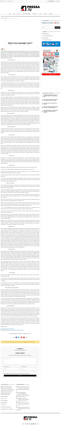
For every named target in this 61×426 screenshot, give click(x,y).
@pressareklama (49, 39)
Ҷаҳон (40, 13)
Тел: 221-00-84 (3, 398)
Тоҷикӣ (8, 1)
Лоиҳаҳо (50, 13)
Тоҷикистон (35, 13)
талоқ (30, 333)
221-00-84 (44, 35)
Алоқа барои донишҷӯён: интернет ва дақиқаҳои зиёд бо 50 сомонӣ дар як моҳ (50, 95)
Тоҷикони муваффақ (26, 13)
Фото (14, 13)
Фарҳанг (5, 18)
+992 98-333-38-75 (31, 341)
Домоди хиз (25, 333)
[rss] (53, 1)
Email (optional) (23, 366)
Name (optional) (6, 366)
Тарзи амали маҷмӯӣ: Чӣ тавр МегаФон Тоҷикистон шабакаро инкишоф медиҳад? (51, 111)
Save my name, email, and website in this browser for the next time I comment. (16, 373)
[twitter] (49, 1)
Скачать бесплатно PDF (51, 74)
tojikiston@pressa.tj (49, 35)
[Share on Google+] (21, 337)
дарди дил (20, 333)
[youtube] (51, 1)
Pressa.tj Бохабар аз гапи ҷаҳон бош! (7, 328)
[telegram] (52, 1)
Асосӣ (10, 13)
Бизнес (45, 13)
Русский (11, 1)
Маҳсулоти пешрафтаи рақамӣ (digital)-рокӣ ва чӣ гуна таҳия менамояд (51, 107)
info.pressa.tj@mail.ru (4, 400)
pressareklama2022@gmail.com (6, 407)
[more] (16, 390)
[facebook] (47, 1)
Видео (19, 13)
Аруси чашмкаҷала (13, 333)
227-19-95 (44, 39)
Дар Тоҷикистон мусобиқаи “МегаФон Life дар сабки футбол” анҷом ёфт (51, 100)
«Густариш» (11, 409)
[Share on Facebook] (16, 337)
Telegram (25, 341)
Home (3, 18)
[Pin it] (24, 337)
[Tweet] (19, 337)
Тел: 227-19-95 (3, 404)
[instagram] (50, 1)
